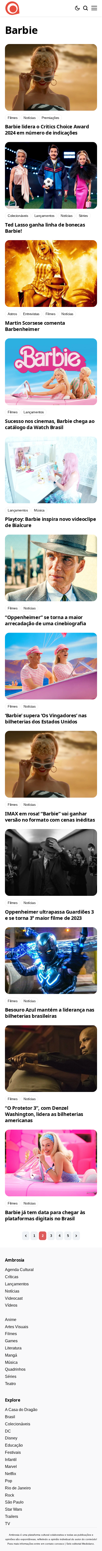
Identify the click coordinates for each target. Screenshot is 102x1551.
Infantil (11, 1460)
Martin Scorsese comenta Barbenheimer (35, 326)
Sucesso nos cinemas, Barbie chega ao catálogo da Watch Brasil (50, 424)
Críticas (11, 1277)
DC (8, 1431)
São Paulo (14, 1502)
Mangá (11, 1355)
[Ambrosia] (12, 8)
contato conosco (54, 1543)
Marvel (11, 1466)
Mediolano (88, 1543)
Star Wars (13, 1509)
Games (11, 1341)
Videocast (14, 1298)
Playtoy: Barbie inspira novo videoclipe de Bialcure (50, 522)
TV (7, 1524)
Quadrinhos (15, 1369)
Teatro (10, 1384)
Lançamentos (17, 1284)
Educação (14, 1445)
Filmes (11, 1334)
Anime (10, 1320)
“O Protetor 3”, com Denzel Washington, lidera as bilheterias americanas (44, 1114)
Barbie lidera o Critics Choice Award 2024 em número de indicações (47, 129)
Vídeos (11, 1305)
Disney (11, 1438)
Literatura (13, 1348)
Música (11, 1362)
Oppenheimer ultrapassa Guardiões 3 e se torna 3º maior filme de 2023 (49, 914)
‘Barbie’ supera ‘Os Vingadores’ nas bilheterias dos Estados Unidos (46, 718)
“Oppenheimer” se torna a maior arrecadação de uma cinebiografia (45, 620)
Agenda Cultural (19, 1270)
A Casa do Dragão (21, 1410)
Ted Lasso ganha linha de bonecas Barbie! (45, 227)
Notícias (12, 1291)
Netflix (10, 1474)
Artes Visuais (16, 1327)
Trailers (11, 1516)
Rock (9, 1495)
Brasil (10, 1417)
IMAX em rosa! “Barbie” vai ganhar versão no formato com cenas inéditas (50, 816)
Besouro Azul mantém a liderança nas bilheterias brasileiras (49, 1012)
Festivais (13, 1452)
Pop (8, 1481)
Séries (10, 1376)
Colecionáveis (17, 1424)
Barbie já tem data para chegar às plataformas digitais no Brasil (45, 1215)
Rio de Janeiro (18, 1488)
